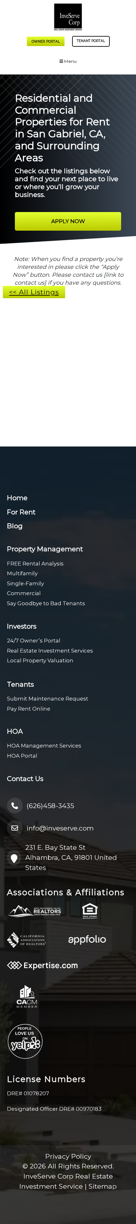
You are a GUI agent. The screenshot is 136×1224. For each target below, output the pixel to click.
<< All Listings (34, 292)
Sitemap (103, 1186)
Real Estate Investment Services (50, 650)
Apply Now (68, 221)
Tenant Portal (91, 41)
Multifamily (22, 573)
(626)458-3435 (50, 806)
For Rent (21, 512)
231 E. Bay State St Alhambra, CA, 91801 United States (71, 857)
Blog (15, 526)
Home (17, 498)
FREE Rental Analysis (35, 563)
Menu (70, 61)
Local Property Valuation (40, 660)
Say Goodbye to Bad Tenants (46, 603)
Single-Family (25, 583)
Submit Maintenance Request (47, 698)
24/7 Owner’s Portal (33, 640)
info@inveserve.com (60, 828)
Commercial (24, 593)
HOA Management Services (44, 745)
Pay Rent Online (28, 709)
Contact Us (25, 779)
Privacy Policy (68, 1156)
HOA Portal (22, 756)
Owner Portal (46, 41)
